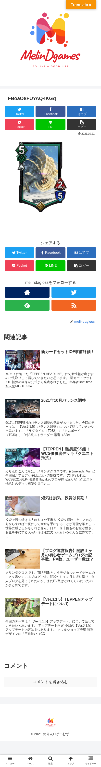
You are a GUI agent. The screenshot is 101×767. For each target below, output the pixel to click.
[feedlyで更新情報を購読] (27, 305)
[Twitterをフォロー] (73, 292)
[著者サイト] (27, 292)
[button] (91, 534)
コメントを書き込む (50, 682)
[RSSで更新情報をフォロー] (73, 305)
